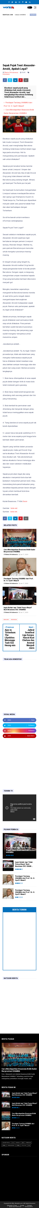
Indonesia (6, 74)
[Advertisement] (19, 38)
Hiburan (28, 1142)
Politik (24, 1145)
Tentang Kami (29, 1206)
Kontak (22, 1205)
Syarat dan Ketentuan (15, 1206)
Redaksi (29, 1205)
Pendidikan (11, 1145)
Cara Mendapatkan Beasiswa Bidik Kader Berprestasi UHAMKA (19, 1070)
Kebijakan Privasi (12, 1205)
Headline (21, 15)
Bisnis (18, 1142)
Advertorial (6, 1142)
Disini (25, 501)
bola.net (14, 508)
